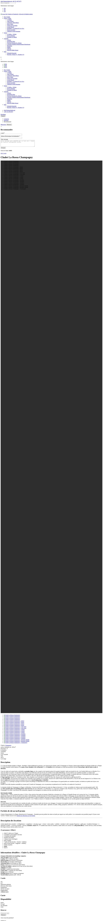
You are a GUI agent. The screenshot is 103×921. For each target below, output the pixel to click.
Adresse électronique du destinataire (10, 136)
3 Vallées (9, 19)
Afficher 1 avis (4, 891)
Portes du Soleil (11, 30)
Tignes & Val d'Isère (12, 25)
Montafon (9, 46)
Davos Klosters (11, 35)
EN (5, 11)
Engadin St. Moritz (12, 37)
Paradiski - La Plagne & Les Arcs (15, 28)
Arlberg (9, 40)
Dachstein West (11, 41)
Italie (5, 51)
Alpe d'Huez (10, 21)
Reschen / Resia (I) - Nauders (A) (15, 54)
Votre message (4, 139)
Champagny (8, 745)
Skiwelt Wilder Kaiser (12, 50)
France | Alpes (7, 18)
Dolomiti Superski (11, 53)
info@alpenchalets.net (6, 1)
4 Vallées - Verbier (11, 34)
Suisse (5, 32)
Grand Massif (10, 27)
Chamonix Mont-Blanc (13, 22)
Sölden (9, 47)
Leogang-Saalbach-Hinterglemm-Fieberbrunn (18, 44)
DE (5, 8)
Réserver (3, 915)
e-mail (3, 133)
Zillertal (9, 48)
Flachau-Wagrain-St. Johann (14, 43)
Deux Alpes (10, 24)
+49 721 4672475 (16, 1)
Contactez (6, 119)
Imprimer (6, 120)
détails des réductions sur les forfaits (26, 815)
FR (4, 10)
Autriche (6, 38)
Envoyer (3, 147)
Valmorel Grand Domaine (13, 31)
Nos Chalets (7, 17)
